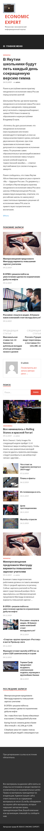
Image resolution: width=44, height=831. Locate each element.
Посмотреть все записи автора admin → (29, 371)
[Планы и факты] (10, 487)
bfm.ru (6, 215)
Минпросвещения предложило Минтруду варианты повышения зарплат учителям (19, 261)
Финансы (7, 55)
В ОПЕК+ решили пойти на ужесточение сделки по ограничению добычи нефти (21, 277)
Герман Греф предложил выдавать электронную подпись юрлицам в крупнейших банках (30, 668)
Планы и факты (27, 478)
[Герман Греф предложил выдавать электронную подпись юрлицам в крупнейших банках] (10, 671)
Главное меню (14, 46)
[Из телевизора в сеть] (10, 500)
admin (18, 82)
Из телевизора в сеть (30, 492)
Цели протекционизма (28, 507)
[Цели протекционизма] (10, 514)
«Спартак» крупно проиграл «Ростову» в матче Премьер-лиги (22, 640)
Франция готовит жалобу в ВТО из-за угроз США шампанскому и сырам (21, 652)
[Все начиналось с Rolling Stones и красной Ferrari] (22, 424)
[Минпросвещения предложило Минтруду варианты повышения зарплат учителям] (22, 256)
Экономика (7, 426)
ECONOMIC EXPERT (17, 19)
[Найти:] (22, 392)
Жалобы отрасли (28, 519)
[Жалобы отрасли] (10, 528)
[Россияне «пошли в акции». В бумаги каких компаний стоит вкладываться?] (22, 312)
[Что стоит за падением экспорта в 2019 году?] (10, 473)
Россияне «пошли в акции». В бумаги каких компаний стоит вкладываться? (22, 316)
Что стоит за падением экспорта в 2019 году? (30, 467)
